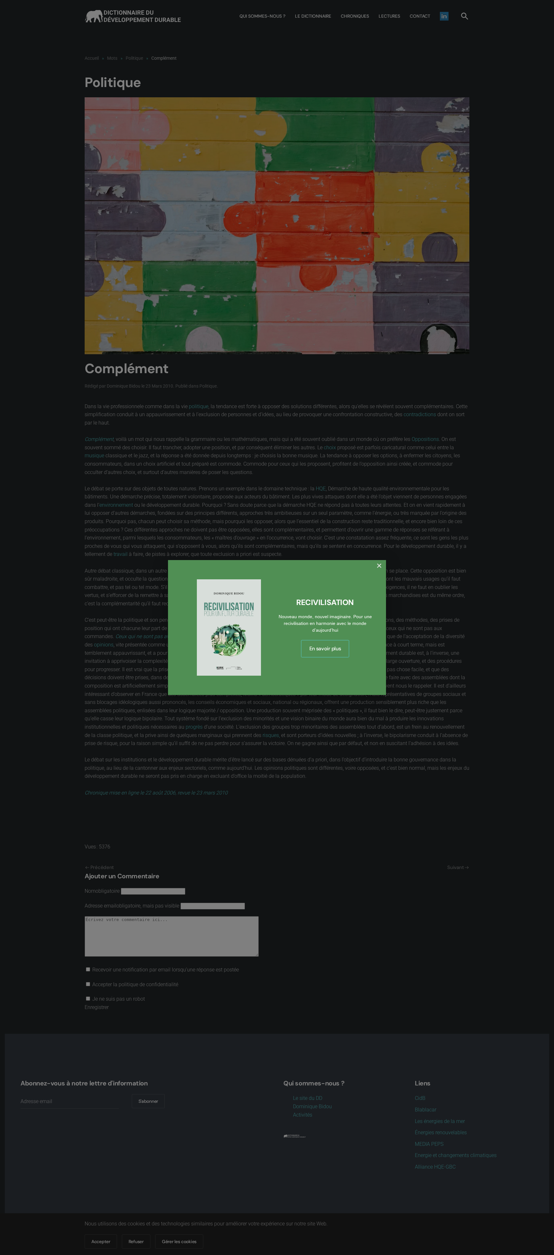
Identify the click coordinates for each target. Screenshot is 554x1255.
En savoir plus (325, 648)
